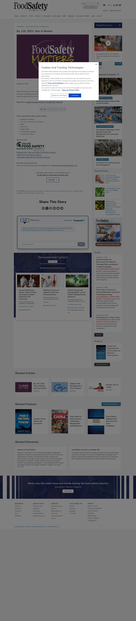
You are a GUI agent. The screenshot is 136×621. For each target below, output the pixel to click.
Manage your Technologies (59, 95)
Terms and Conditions (55, 83)
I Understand (74, 95)
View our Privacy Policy (70, 90)
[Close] (96, 64)
